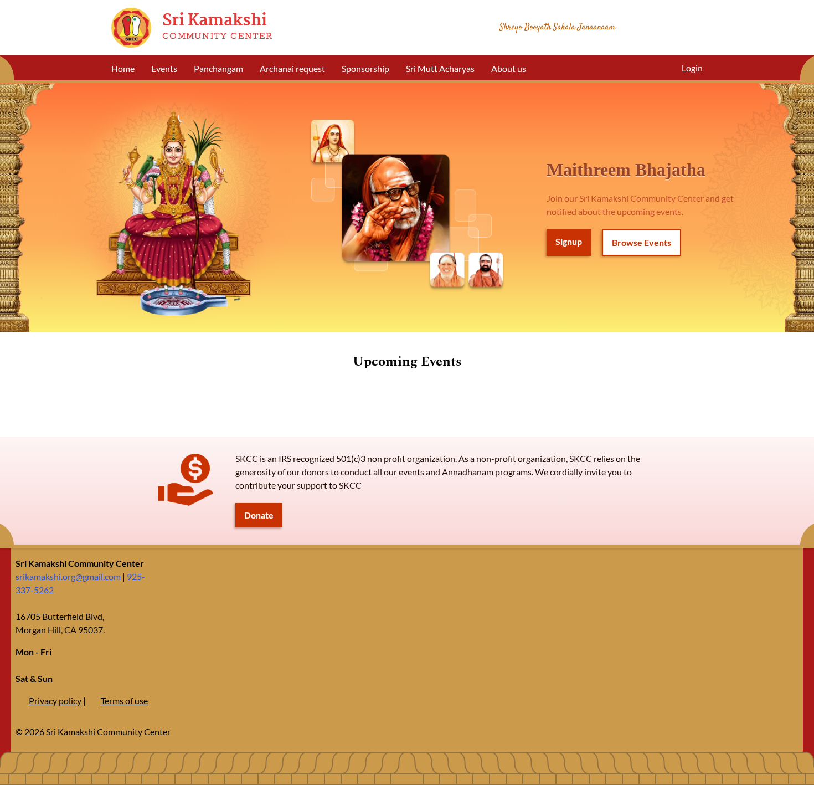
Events (164, 68)
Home (123, 68)
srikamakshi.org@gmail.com (68, 576)
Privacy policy (55, 700)
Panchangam (218, 68)
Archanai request (292, 68)
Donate (259, 515)
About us (508, 68)
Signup (568, 241)
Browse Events (641, 242)
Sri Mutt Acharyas (440, 68)
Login (692, 68)
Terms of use (124, 700)
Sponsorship (365, 68)
